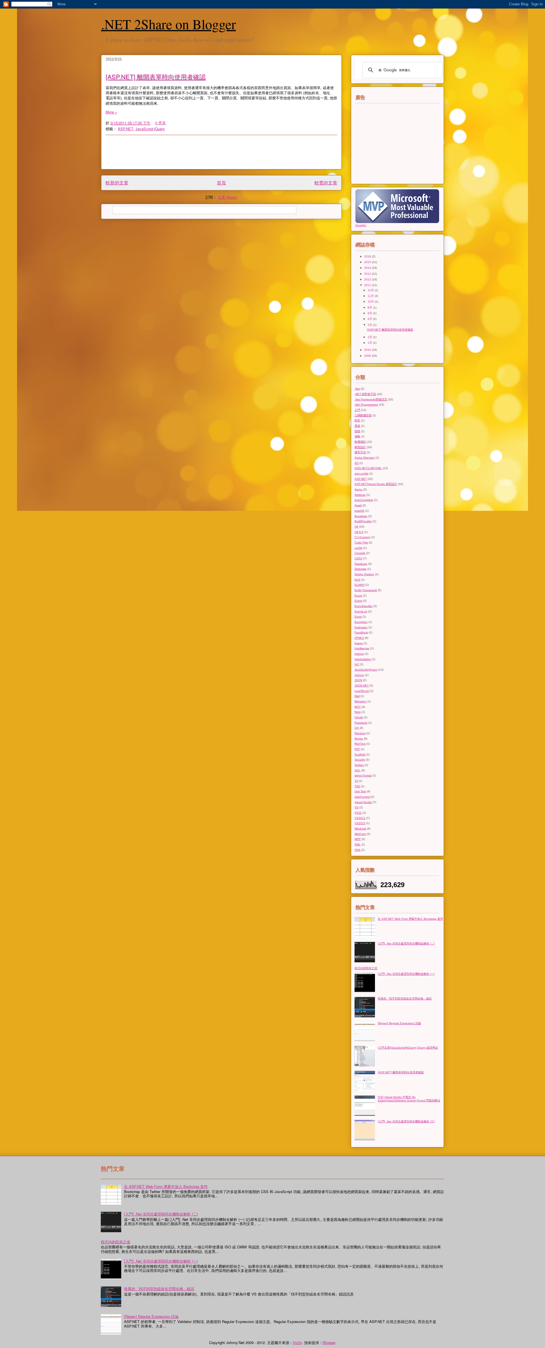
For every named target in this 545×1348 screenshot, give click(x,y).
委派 (357, 425)
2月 (370, 337)
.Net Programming (366, 404)
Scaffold (360, 754)
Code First (361, 542)
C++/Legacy (362, 537)
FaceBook (361, 632)
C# (356, 526)
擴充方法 (360, 452)
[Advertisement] (243, 152)
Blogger (329, 1342)
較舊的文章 (326, 182)
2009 (368, 355)
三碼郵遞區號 (363, 415)
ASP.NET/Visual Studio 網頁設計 (376, 484)
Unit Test (360, 791)
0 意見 (160, 122)
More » (111, 112)
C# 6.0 (359, 532)
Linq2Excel (362, 690)
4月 (370, 318)
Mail (357, 696)
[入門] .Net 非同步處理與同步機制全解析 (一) (406, 973)
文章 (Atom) (227, 197)
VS (357, 807)
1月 (370, 342)
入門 (357, 409)
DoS (357, 579)
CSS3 (358, 558)
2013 (368, 273)
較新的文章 (117, 182)
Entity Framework (366, 590)
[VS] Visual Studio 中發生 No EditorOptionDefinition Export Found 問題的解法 (409, 1098)
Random (360, 733)
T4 (356, 780)
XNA (357, 849)
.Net (357, 388)
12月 (371, 290)
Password (361, 722)
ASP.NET (125, 128)
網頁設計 (360, 447)
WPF (358, 839)
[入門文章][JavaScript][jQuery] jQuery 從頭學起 (408, 1047)
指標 (357, 431)
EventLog (361, 611)
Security (360, 759)
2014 (368, 267)
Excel (358, 616)
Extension (361, 627)
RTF (357, 749)
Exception (361, 621)
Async (358, 489)
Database (361, 563)
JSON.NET (362, 685)
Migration (360, 701)
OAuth (359, 717)
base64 (359, 510)
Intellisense (362, 648)
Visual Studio (363, 802)
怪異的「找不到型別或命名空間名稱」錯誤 (405, 998)
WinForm (360, 833)
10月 (371, 301)
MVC (358, 706)
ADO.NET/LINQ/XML (368, 468)
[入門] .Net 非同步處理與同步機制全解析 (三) (406, 1121)
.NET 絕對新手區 (365, 394)
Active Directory (365, 457)
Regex (359, 738)
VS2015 (360, 823)
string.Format (363, 775)
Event (358, 600)
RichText (360, 743)
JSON (358, 680)
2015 (368, 262)
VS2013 (360, 818)
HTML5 (359, 637)
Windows (360, 828)
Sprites (359, 765)
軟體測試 (360, 441)
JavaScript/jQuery (150, 128)
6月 (370, 313)
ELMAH (359, 584)
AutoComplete (364, 499)
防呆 (357, 420)
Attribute (360, 494)
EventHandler (363, 606)
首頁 (221, 182)
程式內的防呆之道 (366, 968)
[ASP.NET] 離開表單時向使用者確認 (156, 76)
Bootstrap (361, 516)
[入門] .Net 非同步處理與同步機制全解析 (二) (406, 943)
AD (357, 463)
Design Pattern (364, 574)
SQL (357, 770)
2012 (368, 279)
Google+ (361, 225)
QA (357, 727)
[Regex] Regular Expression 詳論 (399, 1023)
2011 (368, 285)
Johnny (359, 675)
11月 (371, 295)
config (358, 547)
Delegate (360, 568)
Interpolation (363, 659)
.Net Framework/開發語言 (371, 399)
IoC (357, 664)
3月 (370, 324)
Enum (358, 595)
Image (359, 643)
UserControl (362, 796)
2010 (368, 349)
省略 (357, 436)
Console (360, 553)
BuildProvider (363, 521)
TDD (357, 786)
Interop (359, 653)
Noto (358, 711)
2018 (368, 256)
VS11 (358, 812)
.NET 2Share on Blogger (168, 24)
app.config (361, 473)
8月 (370, 307)
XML (357, 844)
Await (358, 505)
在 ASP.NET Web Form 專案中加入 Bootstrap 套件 (410, 918)
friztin (297, 1342)
